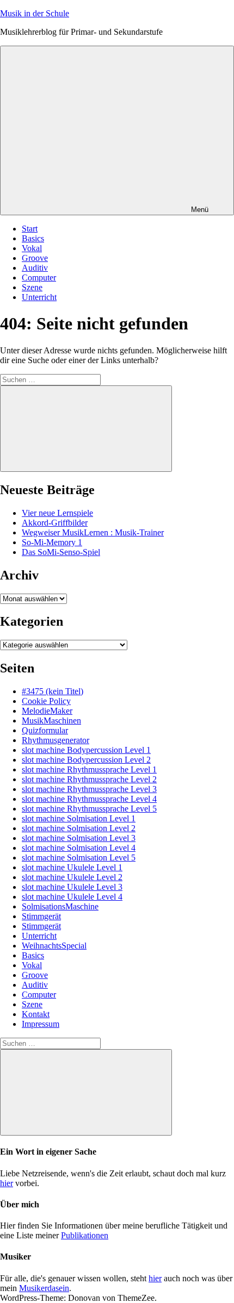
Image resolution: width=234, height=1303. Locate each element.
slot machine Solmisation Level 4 (79, 847)
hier (6, 1183)
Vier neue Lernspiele (57, 513)
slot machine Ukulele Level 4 (72, 896)
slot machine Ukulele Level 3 (72, 886)
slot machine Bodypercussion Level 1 (86, 750)
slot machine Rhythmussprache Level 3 (89, 789)
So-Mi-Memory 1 (52, 542)
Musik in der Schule (34, 13)
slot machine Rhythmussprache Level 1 (89, 769)
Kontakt (36, 1014)
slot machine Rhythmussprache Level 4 (89, 798)
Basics (33, 238)
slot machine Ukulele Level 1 (72, 867)
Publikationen (84, 1235)
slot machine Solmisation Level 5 (79, 857)
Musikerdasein (44, 1288)
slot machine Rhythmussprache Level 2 (89, 779)
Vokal (32, 248)
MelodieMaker (47, 710)
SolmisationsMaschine (60, 906)
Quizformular (45, 730)
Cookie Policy (46, 701)
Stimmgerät (41, 916)
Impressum (40, 1023)
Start (30, 228)
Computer (39, 277)
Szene (32, 287)
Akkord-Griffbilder (55, 522)
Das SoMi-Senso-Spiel (61, 552)
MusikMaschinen (51, 720)
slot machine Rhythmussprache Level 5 (89, 808)
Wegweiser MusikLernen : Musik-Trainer (93, 532)
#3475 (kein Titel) (52, 691)
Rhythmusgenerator (55, 740)
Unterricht (39, 297)
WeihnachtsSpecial (54, 945)
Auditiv (35, 267)
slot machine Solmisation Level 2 (79, 828)
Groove (35, 258)
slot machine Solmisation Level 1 (79, 818)
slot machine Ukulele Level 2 (72, 877)
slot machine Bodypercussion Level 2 (86, 759)
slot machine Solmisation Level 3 (79, 838)
